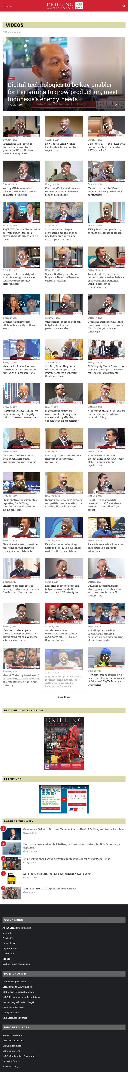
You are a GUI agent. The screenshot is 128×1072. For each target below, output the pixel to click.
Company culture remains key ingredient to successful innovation (63, 459)
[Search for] (124, 7)
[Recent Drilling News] (64, 769)
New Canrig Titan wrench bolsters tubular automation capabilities (61, 147)
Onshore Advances (13, 1007)
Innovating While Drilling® (18, 1002)
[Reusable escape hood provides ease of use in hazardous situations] (106, 527)
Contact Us (8, 938)
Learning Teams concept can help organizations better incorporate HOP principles (62, 589)
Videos (6, 958)
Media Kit (7, 932)
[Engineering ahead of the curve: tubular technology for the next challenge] (11, 863)
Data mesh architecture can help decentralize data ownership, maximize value (19, 459)
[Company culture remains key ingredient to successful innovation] (64, 438)
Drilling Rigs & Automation (17, 986)
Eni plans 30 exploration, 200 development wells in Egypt (57, 873)
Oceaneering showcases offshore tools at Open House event (19, 325)
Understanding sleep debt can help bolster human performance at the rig (63, 325)
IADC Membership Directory (18, 1056)
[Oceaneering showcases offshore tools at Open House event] (21, 304)
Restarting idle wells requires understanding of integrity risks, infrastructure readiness (21, 414)
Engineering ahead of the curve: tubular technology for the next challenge (66, 858)
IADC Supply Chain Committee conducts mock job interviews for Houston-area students (106, 369)
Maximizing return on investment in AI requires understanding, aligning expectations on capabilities (62, 415)
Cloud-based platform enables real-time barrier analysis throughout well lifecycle (20, 547)
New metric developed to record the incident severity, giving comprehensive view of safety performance (20, 635)
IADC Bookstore (11, 1050)
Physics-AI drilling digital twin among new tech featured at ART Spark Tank (106, 147)
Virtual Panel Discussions (16, 963)
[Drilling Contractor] (64, 5)
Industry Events (11, 1061)
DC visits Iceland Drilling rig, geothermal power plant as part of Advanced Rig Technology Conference (106, 679)
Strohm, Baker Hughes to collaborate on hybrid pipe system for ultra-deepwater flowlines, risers (61, 371)
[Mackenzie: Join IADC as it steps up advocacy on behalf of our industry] (106, 171)
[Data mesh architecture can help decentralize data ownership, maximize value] (21, 438)
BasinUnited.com (12, 1035)
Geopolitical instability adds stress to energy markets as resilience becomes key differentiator (19, 278)
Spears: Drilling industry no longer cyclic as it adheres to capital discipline (62, 277)
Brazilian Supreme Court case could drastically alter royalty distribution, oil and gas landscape (105, 326)
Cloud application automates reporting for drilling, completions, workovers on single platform (20, 504)
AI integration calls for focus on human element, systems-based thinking (106, 414)
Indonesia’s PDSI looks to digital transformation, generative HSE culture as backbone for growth (18, 148)
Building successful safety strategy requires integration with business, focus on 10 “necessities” (105, 590)
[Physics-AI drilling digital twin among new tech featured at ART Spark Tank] (106, 126)
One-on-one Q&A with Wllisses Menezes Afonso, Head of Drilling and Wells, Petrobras (73, 829)
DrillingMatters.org (13, 1040)
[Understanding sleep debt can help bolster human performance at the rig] (64, 304)
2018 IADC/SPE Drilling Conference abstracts (49, 888)
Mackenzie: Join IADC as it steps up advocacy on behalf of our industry (105, 191)
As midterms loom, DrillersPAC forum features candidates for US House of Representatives (61, 635)
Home (8, 31)
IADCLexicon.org (11, 1045)
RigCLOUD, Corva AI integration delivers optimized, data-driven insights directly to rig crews (21, 234)
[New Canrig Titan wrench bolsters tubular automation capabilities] (64, 126)
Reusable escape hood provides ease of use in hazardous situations (106, 547)
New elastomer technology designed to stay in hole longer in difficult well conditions (63, 547)
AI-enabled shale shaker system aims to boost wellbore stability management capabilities (106, 460)
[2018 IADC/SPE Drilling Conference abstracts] (11, 893)
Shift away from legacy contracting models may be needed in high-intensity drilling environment (61, 234)
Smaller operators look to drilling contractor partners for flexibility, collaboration (21, 589)
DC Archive (8, 943)
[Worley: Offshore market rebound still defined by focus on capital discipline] (21, 171)
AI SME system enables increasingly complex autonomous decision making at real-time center (105, 635)
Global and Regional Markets (18, 991)
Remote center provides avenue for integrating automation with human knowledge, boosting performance (63, 679)
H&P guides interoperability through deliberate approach (105, 231)
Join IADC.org (10, 1066)
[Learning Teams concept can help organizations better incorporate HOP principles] (64, 568)
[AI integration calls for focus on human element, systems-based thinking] (106, 393)
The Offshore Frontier (14, 1017)
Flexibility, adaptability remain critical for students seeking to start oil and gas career (104, 504)
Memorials (8, 953)
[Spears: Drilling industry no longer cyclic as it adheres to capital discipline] (64, 257)
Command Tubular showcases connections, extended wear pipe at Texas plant (62, 191)
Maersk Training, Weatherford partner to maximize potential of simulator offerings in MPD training (21, 679)
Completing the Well (14, 981)
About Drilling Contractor (16, 927)
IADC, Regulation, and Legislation (21, 997)
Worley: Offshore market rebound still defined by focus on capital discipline (20, 191)
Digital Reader (10, 948)
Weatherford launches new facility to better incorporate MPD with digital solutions (19, 369)
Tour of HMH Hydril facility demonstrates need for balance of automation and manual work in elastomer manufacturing (106, 280)
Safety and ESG (10, 1012)
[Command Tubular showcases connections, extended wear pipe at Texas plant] (64, 171)
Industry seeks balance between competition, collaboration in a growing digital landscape (64, 503)
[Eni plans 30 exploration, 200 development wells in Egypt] (11, 878)
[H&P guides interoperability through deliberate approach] (106, 212)
